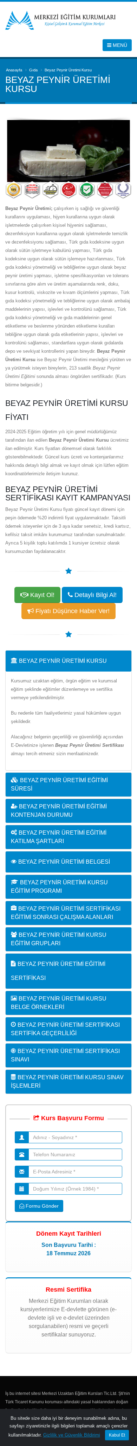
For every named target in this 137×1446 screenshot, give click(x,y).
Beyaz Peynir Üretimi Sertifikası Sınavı (65, 1055)
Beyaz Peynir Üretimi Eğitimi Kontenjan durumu (59, 810)
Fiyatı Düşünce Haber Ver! (72, 611)
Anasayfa (14, 70)
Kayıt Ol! (41, 594)
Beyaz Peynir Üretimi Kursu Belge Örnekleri (58, 1003)
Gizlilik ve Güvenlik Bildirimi (71, 1435)
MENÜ (119, 45)
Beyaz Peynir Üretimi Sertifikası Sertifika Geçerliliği (65, 1029)
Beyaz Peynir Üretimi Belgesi (64, 862)
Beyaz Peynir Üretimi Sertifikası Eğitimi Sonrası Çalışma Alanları (65, 913)
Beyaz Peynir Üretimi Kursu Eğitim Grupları (58, 939)
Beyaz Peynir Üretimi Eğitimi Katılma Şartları (58, 837)
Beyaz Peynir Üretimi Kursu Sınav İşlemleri (67, 1081)
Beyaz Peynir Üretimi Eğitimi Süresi (59, 784)
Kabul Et (117, 1435)
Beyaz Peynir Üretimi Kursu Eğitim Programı (59, 886)
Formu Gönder (41, 1206)
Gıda (33, 70)
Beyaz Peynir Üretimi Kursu (63, 661)
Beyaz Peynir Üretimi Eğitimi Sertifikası (58, 971)
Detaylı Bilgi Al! (95, 594)
